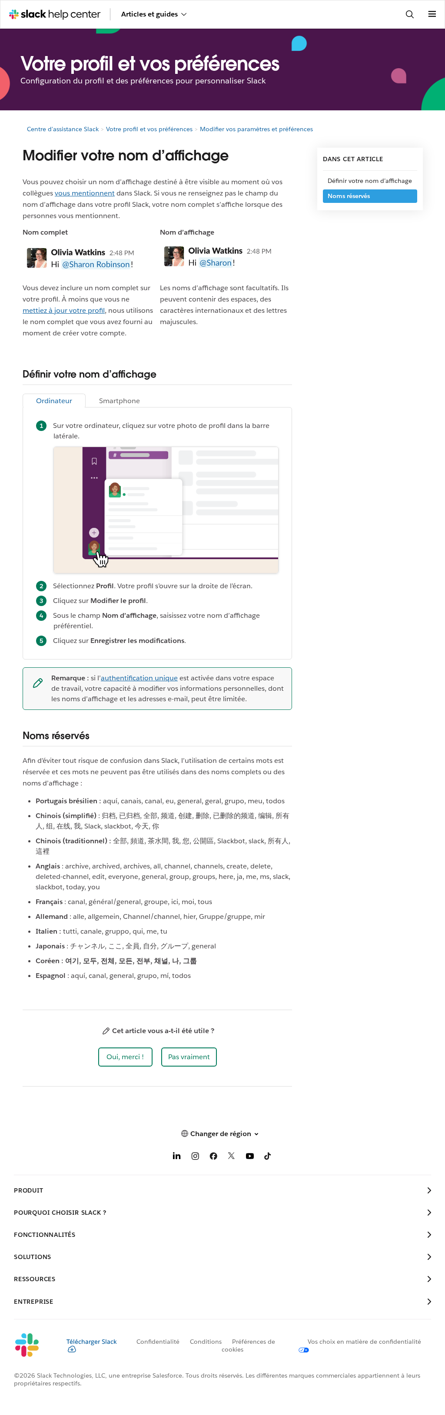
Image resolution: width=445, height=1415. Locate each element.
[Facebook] (213, 1157)
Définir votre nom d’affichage (370, 181)
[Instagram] (195, 1157)
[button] (125, 1057)
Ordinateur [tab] (54, 400)
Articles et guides (149, 14)
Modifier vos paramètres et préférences (256, 129)
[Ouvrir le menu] (432, 14)
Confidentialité (157, 1341)
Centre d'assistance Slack (63, 129)
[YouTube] (250, 1157)
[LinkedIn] (177, 1157)
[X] (232, 1157)
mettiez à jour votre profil (64, 310)
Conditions (206, 1341)
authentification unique (139, 678)
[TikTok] (268, 1157)
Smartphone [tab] (119, 400)
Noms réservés (349, 196)
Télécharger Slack (91, 1341)
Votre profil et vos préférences (149, 129)
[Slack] (33, 1345)
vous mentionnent (85, 193)
